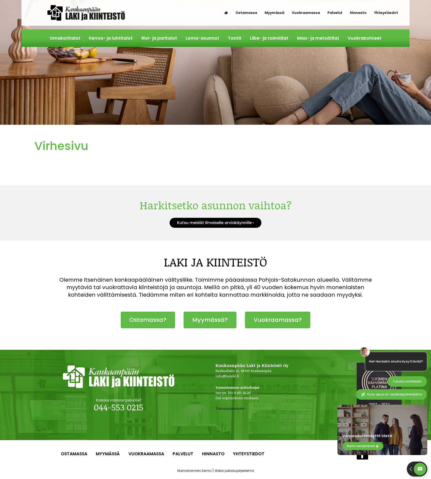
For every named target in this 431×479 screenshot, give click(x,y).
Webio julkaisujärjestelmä (234, 471)
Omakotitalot (65, 38)
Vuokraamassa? (278, 320)
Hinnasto (358, 12)
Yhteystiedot (386, 12)
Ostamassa (246, 12)
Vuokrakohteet (364, 38)
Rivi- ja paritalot (159, 38)
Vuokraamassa (306, 12)
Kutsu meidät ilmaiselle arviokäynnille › (215, 222)
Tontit (234, 38)
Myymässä (274, 12)
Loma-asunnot (202, 38)
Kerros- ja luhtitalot (111, 38)
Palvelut (334, 12)
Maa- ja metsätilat (318, 38)
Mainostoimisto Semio (194, 471)
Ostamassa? (147, 320)
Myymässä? (210, 320)
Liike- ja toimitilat (269, 38)
